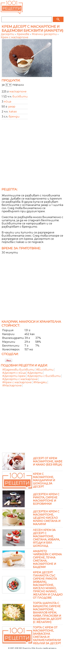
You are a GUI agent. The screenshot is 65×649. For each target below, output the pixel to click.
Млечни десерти (45, 34)
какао (13, 111)
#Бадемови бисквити (18, 369)
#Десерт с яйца (14, 372)
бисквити (20, 96)
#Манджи (40, 382)
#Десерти (35, 372)
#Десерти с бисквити (44, 376)
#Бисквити (45, 369)
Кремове (23, 34)
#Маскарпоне (12, 385)
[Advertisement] (32, 154)
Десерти (8, 34)
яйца (7, 101)
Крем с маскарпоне (14, 37)
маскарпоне (17, 91)
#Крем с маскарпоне (17, 382)
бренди (14, 116)
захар (11, 106)
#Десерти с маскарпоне (20, 379)
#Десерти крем (14, 376)
